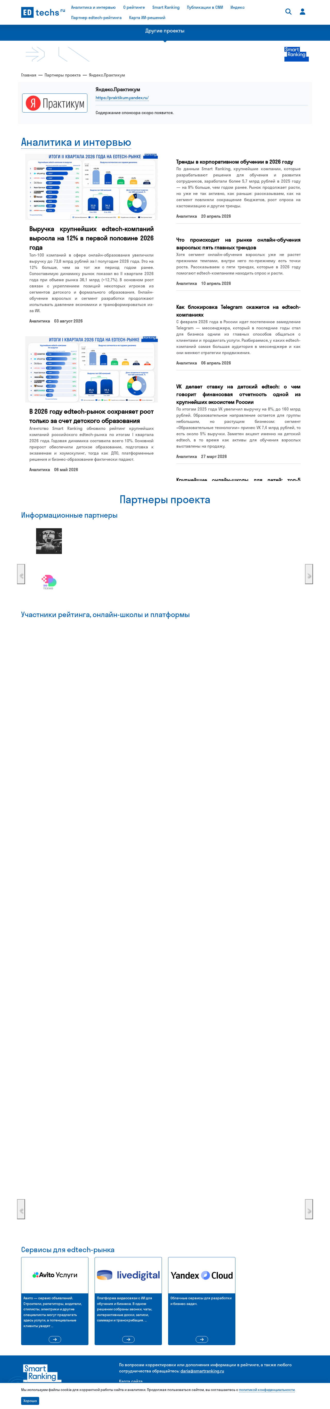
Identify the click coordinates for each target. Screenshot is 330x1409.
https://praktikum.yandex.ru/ (122, 97)
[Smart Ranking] (42, 1375)
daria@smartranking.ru (202, 1370)
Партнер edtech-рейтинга (96, 17)
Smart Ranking (166, 7)
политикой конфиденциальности (267, 1389)
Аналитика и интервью (93, 7)
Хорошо (30, 1400)
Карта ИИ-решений (147, 17)
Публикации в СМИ (205, 7)
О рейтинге (134, 7)
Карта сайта (131, 1381)
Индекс (237, 7)
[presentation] (21, 574)
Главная (28, 75)
